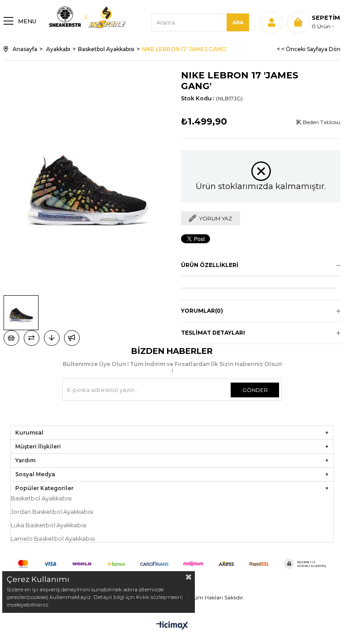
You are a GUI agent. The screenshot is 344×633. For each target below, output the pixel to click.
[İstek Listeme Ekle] (11, 338)
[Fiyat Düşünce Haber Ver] (52, 338)
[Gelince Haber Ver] (72, 338)
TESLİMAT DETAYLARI (213, 332)
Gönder (255, 390)
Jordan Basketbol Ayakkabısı (52, 511)
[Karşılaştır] (31, 338)
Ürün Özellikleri (209, 265)
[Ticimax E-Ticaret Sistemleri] (172, 626)
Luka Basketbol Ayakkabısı (48, 525)
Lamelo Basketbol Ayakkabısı (53, 538)
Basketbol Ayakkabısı (41, 498)
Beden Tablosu (320, 122)
